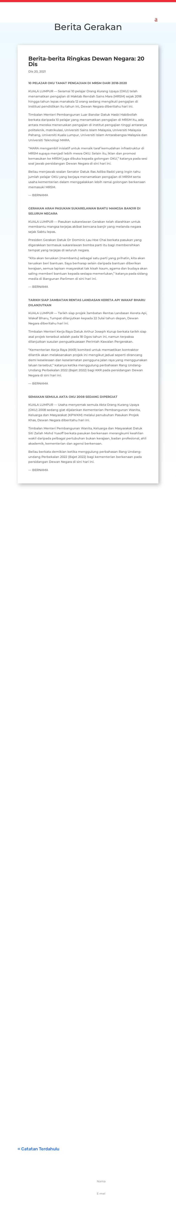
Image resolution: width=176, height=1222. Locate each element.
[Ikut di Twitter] (49, 1205)
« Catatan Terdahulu (38, 1148)
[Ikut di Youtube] (68, 1205)
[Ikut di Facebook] (40, 1205)
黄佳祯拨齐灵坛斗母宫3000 (62, 968)
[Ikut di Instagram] (59, 1205)
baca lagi (28, 639)
